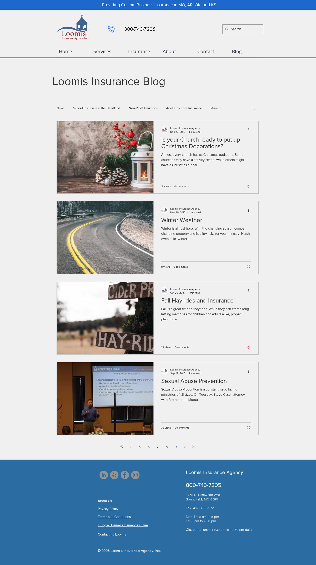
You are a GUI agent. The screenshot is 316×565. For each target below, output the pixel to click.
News (60, 108)
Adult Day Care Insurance (184, 108)
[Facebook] (125, 475)
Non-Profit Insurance (143, 108)
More (214, 108)
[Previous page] (130, 447)
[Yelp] (114, 475)
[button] (253, 108)
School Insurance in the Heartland (96, 108)
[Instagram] (135, 475)
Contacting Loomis (112, 534)
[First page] (121, 447)
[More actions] (250, 129)
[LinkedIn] (104, 475)
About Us (105, 501)
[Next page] (185, 447)
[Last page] (194, 447)
